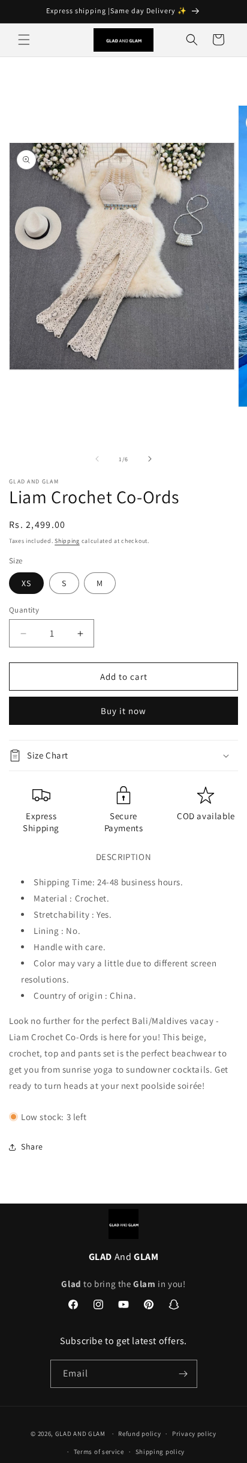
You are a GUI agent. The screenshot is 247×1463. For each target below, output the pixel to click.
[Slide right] (150, 459)
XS (26, 583)
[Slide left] (97, 459)
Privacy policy (194, 1433)
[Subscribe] (183, 1374)
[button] (24, 39)
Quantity (24, 610)
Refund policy (139, 1433)
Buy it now (123, 710)
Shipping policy (160, 1451)
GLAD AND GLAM (80, 1433)
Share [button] (32, 1146)
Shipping (67, 541)
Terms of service (99, 1451)
